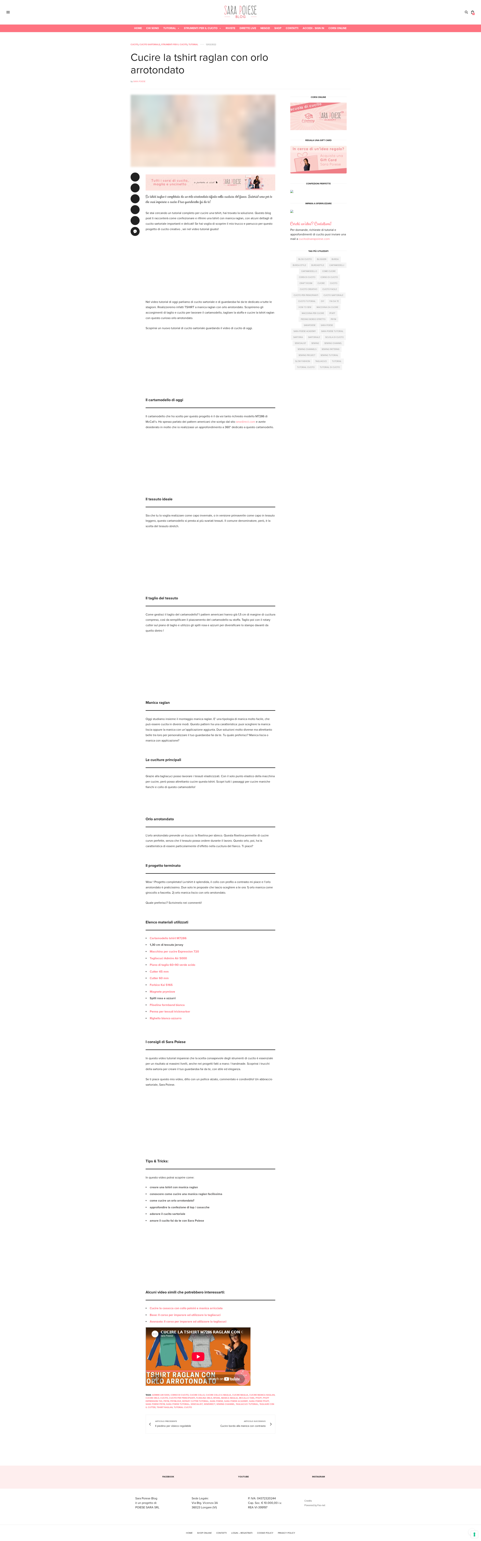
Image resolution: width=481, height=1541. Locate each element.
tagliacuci (321, 361)
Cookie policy (265, 1533)
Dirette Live (248, 28)
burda (335, 259)
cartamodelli (336, 265)
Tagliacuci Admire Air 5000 (168, 958)
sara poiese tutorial (178, 1404)
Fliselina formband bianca (167, 1005)
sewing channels (307, 349)
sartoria (298, 337)
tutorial (337, 361)
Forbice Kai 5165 (161, 985)
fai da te (334, 301)
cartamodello (309, 271)
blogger (321, 259)
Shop (277, 28)
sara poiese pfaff (259, 1401)
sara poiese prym (155, 1404)
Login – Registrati (242, 1533)
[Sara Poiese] (240, 12)
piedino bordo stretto (313, 319)
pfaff (259, 1398)
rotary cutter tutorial (195, 1401)
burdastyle (317, 265)
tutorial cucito (183, 1407)
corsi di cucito (307, 277)
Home (138, 28)
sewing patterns (330, 349)
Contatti (292, 28)
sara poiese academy (236, 1401)
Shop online (204, 1533)
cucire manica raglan (262, 1395)
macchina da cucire (327, 307)
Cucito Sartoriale (149, 45)
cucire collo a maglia (218, 1395)
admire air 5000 (160, 1395)
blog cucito (305, 259)
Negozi (265, 28)
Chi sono (152, 28)
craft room (305, 283)
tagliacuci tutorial (247, 1404)
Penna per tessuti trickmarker (170, 1011)
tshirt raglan (165, 1407)
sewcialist (197, 1404)
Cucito (134, 45)
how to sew (305, 307)
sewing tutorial (329, 355)
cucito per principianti (182, 1398)
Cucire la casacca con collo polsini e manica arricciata (186, 1308)
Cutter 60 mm (159, 978)
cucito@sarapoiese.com (314, 239)
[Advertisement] (210, 263)
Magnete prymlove (162, 992)
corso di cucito (180, 1395)
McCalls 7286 (246, 1398)
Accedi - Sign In (313, 28)
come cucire (329, 271)
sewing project (307, 355)
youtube (243, 1476)
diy (322, 301)
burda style (299, 265)
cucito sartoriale (333, 295)
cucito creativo (308, 289)
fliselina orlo (204, 1398)
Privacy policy (286, 1533)
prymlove (175, 1401)
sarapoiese (309, 325)
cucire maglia (240, 1395)
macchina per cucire (313, 313)
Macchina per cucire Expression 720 (174, 951)
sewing (315, 343)
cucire (321, 283)
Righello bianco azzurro (166, 1018)
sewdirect (209, 1404)
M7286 (216, 1398)
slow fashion (302, 361)
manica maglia (229, 1398)
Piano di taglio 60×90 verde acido (172, 965)
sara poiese (216, 1401)
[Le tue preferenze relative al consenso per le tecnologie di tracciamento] (474, 1534)
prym (166, 1401)
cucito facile (329, 289)
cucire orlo (152, 1398)
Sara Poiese (139, 81)
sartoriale (314, 337)
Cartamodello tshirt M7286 (168, 938)
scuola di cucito (334, 337)
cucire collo (197, 1395)
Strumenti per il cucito (201, 28)
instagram (318, 1476)
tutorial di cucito (330, 367)
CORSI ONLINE (337, 28)
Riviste (230, 28)
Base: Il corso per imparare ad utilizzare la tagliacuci (185, 1315)
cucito (164, 1398)
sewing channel (225, 1404)
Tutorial (169, 28)
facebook (168, 1476)
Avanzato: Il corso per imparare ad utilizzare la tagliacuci (188, 1321)
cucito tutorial (307, 301)
